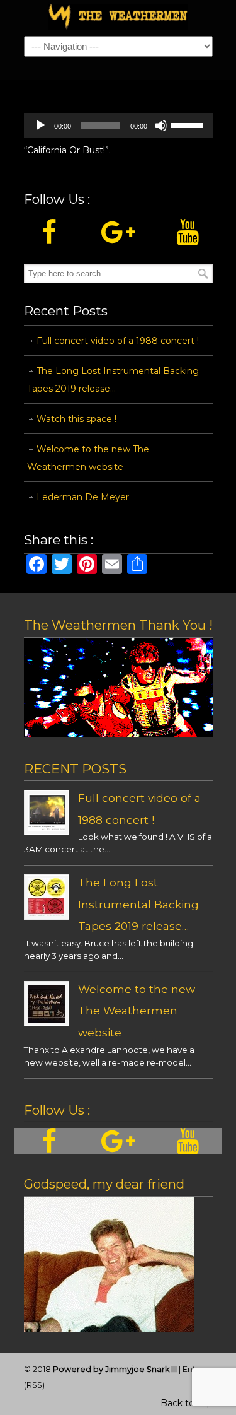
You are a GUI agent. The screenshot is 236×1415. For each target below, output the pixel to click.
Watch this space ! (76, 419)
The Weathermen (118, 17)
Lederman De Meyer (83, 497)
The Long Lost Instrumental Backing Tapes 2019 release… (113, 379)
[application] (118, 125)
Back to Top (186, 1403)
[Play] (40, 125)
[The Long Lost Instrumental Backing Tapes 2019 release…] (46, 913)
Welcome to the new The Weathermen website (88, 458)
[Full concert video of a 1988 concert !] (46, 828)
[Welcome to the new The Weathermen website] (46, 1019)
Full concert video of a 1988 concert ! (118, 340)
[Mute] (161, 125)
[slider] (188, 124)
